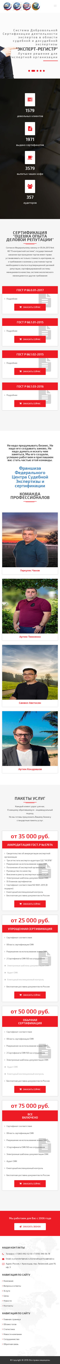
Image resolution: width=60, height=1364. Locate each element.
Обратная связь (11, 1344)
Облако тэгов (10, 1324)
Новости (8, 1300)
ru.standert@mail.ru (21, 1258)
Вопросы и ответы (12, 1286)
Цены (6, 1296)
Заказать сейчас (32, 307)
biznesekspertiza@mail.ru (42, 1258)
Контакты (8, 1305)
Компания (8, 1281)
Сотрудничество (11, 1339)
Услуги (7, 1291)
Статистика (9, 1329)
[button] (55, 6)
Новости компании (13, 1334)
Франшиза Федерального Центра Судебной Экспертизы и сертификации (30, 476)
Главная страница (12, 1319)
